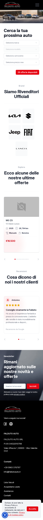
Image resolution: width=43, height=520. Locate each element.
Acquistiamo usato (12, 487)
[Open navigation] (37, 5)
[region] (21, 228)
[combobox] (21, 42)
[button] (4, 515)
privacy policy (19, 394)
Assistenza (8, 491)
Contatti (7, 495)
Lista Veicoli (9, 482)
